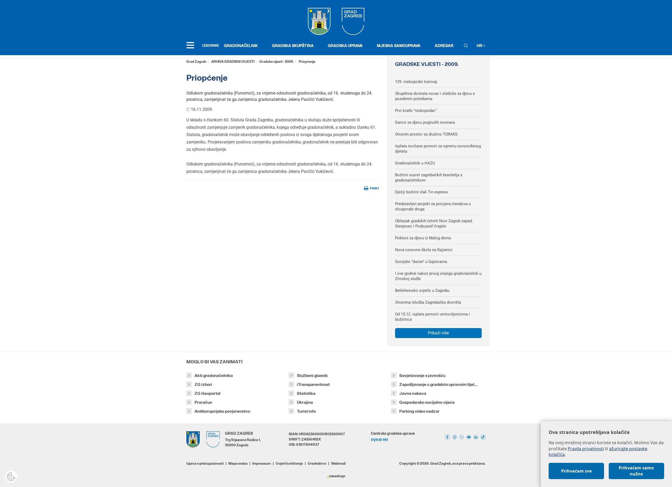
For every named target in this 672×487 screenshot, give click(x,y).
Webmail (338, 463)
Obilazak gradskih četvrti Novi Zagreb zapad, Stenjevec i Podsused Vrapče (433, 224)
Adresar (444, 45)
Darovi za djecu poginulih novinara (425, 122)
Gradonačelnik (241, 45)
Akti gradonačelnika (214, 375)
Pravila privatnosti (586, 449)
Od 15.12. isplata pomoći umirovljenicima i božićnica (432, 317)
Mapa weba (238, 463)
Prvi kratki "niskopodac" (416, 110)
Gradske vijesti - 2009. (276, 62)
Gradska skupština (293, 45)
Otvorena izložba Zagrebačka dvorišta (428, 302)
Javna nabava (412, 393)
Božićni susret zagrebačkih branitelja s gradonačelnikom (429, 178)
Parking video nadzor (419, 411)
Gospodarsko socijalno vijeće (427, 402)
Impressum (261, 463)
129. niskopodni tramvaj (416, 81)
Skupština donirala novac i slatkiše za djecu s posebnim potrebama (435, 96)
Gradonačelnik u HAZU (415, 163)
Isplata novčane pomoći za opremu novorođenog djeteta (438, 149)
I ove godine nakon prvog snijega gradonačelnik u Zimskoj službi (438, 276)
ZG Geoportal (207, 393)
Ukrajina (305, 402)
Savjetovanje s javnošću (422, 375)
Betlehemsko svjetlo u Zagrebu (422, 290)
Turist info (306, 411)
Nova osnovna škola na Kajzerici (423, 249)
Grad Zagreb (196, 62)
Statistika (306, 393)
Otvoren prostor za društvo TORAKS (426, 134)
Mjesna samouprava (399, 45)
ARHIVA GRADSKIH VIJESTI (232, 62)
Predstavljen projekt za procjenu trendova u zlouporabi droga (433, 206)
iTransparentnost (313, 384)
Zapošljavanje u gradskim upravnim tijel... (438, 384)
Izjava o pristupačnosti (205, 463)
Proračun (203, 402)
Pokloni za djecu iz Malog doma (423, 238)
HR (480, 45)
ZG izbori (203, 384)
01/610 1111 (379, 440)
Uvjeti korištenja (289, 463)
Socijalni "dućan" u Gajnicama (421, 261)
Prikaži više (438, 332)
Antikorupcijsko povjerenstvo (222, 411)
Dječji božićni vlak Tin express (421, 192)
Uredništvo (317, 463)
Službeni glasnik (312, 375)
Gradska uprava (345, 45)
